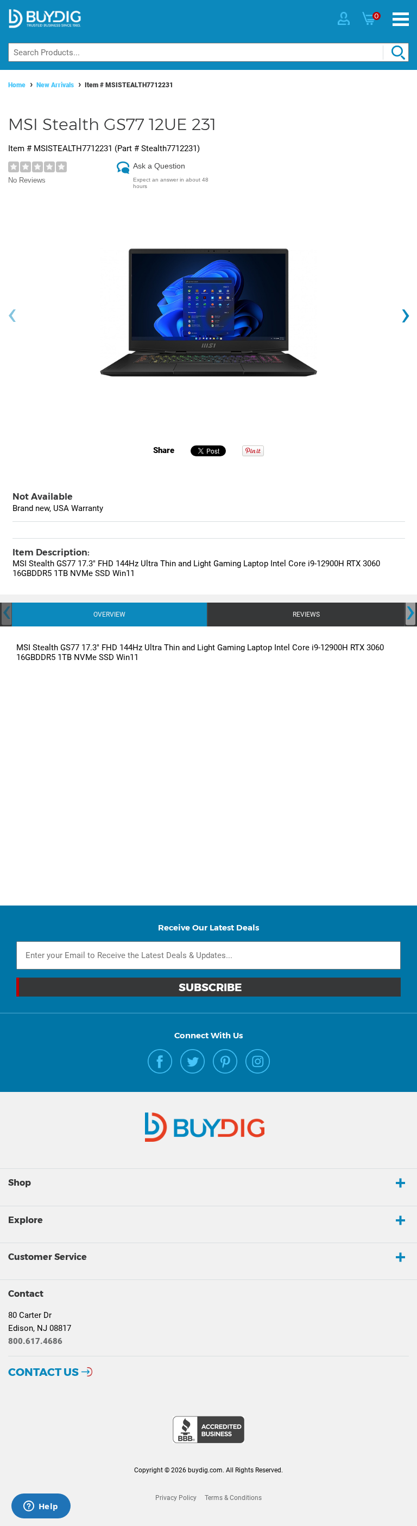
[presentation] (12, 315)
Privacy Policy (176, 1498)
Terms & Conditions (233, 1498)
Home (17, 85)
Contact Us (43, 1372)
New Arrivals (55, 85)
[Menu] (401, 19)
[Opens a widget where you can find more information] (41, 1507)
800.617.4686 (35, 1341)
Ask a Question (159, 165)
